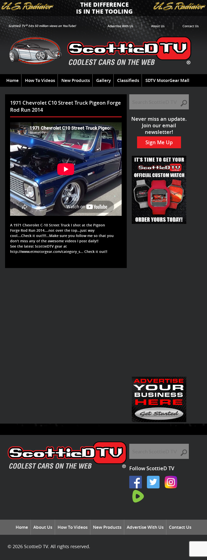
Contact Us (191, 26)
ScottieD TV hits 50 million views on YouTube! (42, 26)
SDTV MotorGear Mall (167, 80)
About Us (158, 26)
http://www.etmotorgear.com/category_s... (46, 251)
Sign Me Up (159, 142)
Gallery (103, 80)
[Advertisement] (99, 284)
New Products (75, 80)
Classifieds (128, 80)
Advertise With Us (120, 26)
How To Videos (40, 80)
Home (12, 80)
